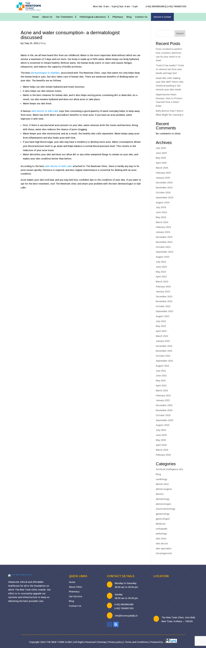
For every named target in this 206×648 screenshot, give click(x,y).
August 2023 (162, 257)
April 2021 (161, 385)
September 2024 (164, 197)
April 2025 (161, 163)
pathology (161, 533)
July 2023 (161, 262)
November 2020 (164, 410)
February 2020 (163, 455)
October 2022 (163, 306)
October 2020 (163, 415)
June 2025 (161, 153)
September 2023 (164, 252)
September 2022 (164, 311)
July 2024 (161, 207)
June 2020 (161, 435)
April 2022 (161, 331)
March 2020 (162, 450)
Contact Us (141, 17)
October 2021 (163, 356)
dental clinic (162, 484)
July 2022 (161, 321)
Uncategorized (164, 553)
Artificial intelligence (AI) (169, 469)
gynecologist (163, 519)
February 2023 (163, 286)
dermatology (162, 499)
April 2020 (161, 445)
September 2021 (164, 361)
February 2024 (163, 227)
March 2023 (162, 281)
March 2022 (162, 336)
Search (180, 33)
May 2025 (161, 158)
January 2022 (163, 341)
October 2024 (163, 192)
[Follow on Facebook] (109, 624)
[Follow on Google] (115, 624)
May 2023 (161, 271)
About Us (47, 17)
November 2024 (164, 187)
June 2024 (161, 212)
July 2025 (161, 148)
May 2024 (161, 217)
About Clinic (75, 587)
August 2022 (162, 316)
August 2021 (162, 365)
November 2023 (164, 242)
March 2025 (162, 167)
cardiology (161, 479)
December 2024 (164, 182)
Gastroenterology (165, 509)
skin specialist (163, 548)
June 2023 (161, 267)
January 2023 (163, 291)
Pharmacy (117, 17)
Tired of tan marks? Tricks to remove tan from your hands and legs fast (170, 69)
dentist (160, 494)
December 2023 (164, 237)
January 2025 (163, 177)
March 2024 (162, 222)
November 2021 (164, 351)
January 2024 (163, 232)
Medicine (160, 523)
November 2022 (164, 301)
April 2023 (161, 276)
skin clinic (161, 538)
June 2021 (161, 375)
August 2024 (162, 202)
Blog (128, 17)
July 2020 (161, 430)
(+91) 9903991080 (123, 604)
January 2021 (163, 400)
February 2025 (163, 172)
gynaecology (162, 514)
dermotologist (163, 504)
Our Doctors (75, 596)
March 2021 (162, 390)
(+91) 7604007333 (123, 608)
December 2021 (164, 346)
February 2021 (163, 395)
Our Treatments (64, 17)
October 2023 (163, 247)
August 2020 (162, 425)
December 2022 (164, 296)
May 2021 (161, 380)
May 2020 (161, 440)
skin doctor (162, 543)
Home (35, 17)
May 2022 (161, 326)
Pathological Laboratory (93, 17)
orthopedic (162, 528)
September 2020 (164, 420)
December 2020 (164, 405)
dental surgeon (164, 489)
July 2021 (161, 370)
